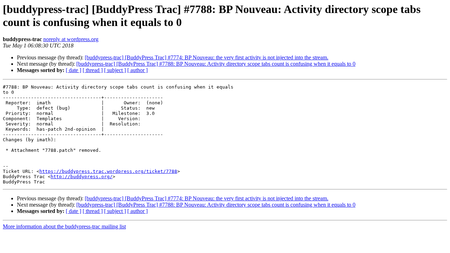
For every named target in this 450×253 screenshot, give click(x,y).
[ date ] (73, 70)
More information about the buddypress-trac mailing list (64, 226)
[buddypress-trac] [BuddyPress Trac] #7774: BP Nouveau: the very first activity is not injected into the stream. (206, 57)
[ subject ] (115, 70)
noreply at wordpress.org (70, 39)
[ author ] (137, 70)
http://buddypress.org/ (81, 176)
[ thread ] (93, 70)
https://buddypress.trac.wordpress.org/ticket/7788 (108, 171)
